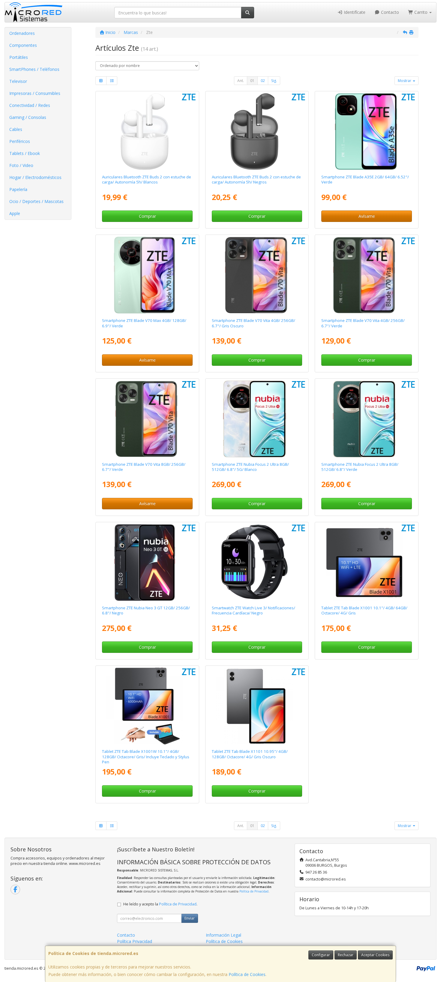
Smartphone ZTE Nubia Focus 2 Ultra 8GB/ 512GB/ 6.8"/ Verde (359, 467)
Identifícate (354, 12)
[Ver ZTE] (367, 131)
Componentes (23, 45)
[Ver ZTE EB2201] (257, 131)
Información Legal (223, 935)
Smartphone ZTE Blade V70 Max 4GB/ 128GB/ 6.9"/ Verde (144, 323)
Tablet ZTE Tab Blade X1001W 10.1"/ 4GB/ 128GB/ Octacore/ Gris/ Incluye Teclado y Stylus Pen (145, 757)
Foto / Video (21, 165)
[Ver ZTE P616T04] (257, 706)
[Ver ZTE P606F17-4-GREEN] (367, 275)
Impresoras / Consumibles (34, 93)
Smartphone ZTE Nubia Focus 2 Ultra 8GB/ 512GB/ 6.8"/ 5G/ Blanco (250, 467)
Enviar (189, 918)
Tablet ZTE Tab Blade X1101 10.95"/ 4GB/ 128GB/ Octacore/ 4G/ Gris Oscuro (250, 754)
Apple (14, 213)
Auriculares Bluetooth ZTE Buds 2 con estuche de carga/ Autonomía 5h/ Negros (256, 179)
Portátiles (18, 57)
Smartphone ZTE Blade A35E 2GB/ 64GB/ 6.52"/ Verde (365, 179)
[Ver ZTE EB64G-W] (147, 131)
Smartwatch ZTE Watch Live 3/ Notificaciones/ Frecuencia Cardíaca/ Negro (253, 610)
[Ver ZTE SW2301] (257, 562)
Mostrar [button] (405, 80)
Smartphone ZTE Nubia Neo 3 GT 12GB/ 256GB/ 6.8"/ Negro (146, 610)
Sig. (274, 80)
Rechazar (345, 954)
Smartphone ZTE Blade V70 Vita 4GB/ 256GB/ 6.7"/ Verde (363, 323)
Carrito (421, 12)
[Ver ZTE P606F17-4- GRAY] (257, 275)
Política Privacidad (134, 941)
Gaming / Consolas (27, 117)
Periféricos (19, 141)
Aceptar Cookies (375, 954)
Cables (15, 129)
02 (263, 80)
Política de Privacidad (253, 891)
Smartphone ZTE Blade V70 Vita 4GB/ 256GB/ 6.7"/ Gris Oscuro (253, 323)
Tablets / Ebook (24, 153)
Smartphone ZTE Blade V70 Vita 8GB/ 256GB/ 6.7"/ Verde (143, 467)
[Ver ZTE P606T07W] (147, 706)
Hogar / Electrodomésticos (35, 177)
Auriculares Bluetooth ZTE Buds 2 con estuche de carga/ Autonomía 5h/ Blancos (146, 179)
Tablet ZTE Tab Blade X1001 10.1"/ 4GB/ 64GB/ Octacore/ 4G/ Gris (364, 610)
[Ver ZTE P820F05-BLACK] (147, 562)
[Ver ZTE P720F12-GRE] (367, 418)
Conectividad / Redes (29, 105)
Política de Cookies (247, 974)
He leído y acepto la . (160, 904)
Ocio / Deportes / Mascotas (36, 201)
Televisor (18, 81)
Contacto (389, 12)
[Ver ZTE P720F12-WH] (257, 418)
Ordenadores (22, 33)
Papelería (18, 189)
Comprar (147, 216)
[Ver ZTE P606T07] (367, 562)
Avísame (366, 216)
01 (252, 80)
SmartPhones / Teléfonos (34, 69)
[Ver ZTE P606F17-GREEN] (147, 418)
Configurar (321, 954)
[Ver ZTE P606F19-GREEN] (147, 275)
